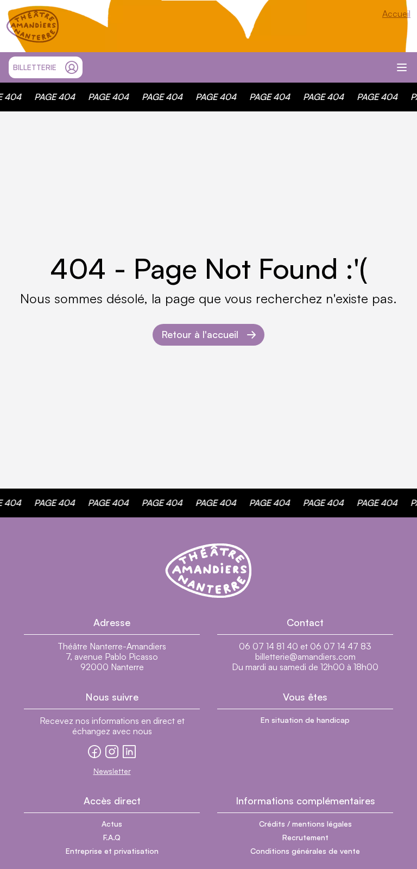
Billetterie (34, 67)
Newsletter (112, 771)
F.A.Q (112, 837)
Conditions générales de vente (305, 850)
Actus (112, 823)
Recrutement (305, 837)
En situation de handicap (305, 719)
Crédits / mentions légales (305, 823)
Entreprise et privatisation (112, 850)
